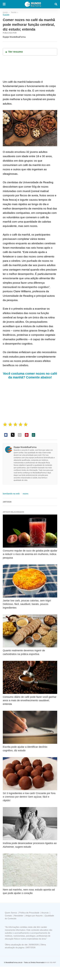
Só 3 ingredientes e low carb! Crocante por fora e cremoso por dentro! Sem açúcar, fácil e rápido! (29, 797)
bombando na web (11, 493)
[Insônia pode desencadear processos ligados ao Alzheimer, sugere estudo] (30, 823)
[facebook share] (6, 435)
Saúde (14, 12)
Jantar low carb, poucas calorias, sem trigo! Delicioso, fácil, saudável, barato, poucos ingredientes (27, 604)
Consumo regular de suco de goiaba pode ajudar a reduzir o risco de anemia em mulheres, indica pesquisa (30, 554)
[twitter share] (13, 435)
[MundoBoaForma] (32, 4)
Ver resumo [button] (15, 51)
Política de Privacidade (29, 913)
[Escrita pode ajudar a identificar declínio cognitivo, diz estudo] (30, 727)
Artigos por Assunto (34, 915)
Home (5, 12)
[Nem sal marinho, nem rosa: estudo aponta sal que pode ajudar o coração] (30, 870)
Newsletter (18, 915)
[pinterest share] (26, 435)
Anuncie (45, 913)
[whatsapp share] (33, 435)
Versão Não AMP (50, 962)
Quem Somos (11, 913)
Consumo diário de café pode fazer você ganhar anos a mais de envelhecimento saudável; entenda (29, 700)
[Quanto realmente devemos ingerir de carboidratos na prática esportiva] (30, 631)
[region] (30, 401)
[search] (56, 4)
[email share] (19, 435)
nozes (25, 493)
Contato (8, 915)
